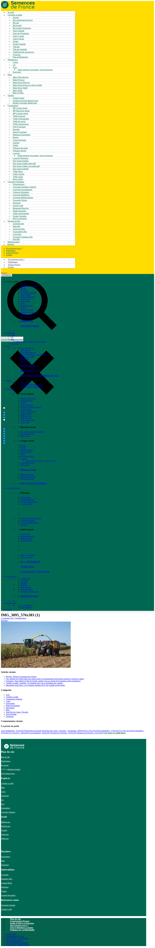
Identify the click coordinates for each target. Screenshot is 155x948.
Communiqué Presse (19, 921)
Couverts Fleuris (26, 504)
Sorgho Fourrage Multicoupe (24, 103)
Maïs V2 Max (18, 93)
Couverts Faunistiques (28, 502)
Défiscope (5, 839)
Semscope (5, 834)
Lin (12, 337)
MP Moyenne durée (27, 477)
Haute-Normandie (13, 706)
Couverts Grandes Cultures (30, 518)
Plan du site (5, 757)
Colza (13, 335)
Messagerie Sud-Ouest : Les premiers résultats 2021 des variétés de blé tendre (35, 685)
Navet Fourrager (26, 405)
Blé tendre (24, 290)
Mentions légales (14, 769)
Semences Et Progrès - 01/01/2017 (64, 733)
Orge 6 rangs (25, 301)
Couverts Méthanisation (29, 523)
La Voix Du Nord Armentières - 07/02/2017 (103, 731)
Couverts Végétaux (13, 488)
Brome (23, 445)
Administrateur (20, 618)
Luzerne (23, 458)
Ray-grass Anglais (27, 456)
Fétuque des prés (26, 450)
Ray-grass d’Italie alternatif (30, 407)
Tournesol (16, 72)
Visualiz (4, 830)
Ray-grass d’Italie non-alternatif (32, 432)
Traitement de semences (23, 52)
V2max (4, 891)
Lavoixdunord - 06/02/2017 (40, 733)
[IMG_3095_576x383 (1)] (36, 666)
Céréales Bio (25, 578)
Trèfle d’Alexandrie (27, 411)
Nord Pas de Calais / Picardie (17, 712)
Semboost (4, 887)
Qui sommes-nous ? (19, 926)
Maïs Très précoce (27, 348)
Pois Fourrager (26, 409)
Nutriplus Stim (6, 879)
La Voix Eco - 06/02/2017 (20, 733)
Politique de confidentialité (22, 930)
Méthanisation (11, 603)
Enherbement (25, 497)
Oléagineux (10, 333)
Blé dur (23, 288)
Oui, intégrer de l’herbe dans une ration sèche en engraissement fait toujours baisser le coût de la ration (45, 679)
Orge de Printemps (27, 297)
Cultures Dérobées (27, 500)
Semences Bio (11, 576)
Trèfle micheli (25, 414)
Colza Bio (24, 581)
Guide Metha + (26, 607)
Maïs (10, 75)
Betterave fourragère (21, 135)
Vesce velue (24, 422)
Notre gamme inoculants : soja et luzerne (35, 70)
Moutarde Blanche (27, 536)
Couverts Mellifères (27, 520)
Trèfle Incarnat (25, 418)
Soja (15, 68)
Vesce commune (26, 557)
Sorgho (11, 96)
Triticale (23, 308)
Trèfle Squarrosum (27, 420)
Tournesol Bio (25, 587)
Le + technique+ (26, 605)
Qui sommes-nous (8, 774)
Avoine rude (25, 534)
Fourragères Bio (26, 589)
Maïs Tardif (24, 359)
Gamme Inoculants (8, 895)
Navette (23, 403)
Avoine (23, 284)
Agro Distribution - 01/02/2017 (13, 731)
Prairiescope (5, 826)
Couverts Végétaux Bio (23, 237)
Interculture (10, 708)
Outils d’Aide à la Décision (22, 923)
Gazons (9, 610)
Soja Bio (23, 583)
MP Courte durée (26, 474)
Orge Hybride (25, 295)
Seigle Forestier (26, 541)
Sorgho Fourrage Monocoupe (31, 385)
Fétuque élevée (26, 452)
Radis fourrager (26, 538)
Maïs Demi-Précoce (27, 352)
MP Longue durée (27, 479)
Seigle (22, 303)
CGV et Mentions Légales (21, 928)
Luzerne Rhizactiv (27, 463)
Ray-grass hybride (27, 434)
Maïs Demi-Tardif (27, 357)
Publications (5, 761)
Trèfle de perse (26, 416)
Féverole (23, 314)
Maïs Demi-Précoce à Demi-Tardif (33, 355)
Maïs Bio (23, 585)
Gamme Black (6, 883)
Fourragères (10, 389)
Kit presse (5, 765)
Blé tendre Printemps (28, 293)
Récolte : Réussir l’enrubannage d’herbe (21, 677)
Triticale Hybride (26, 310)
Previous (4, 620)
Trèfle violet (25, 436)
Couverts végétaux (8, 812)
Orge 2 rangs (25, 299)
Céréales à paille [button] (12, 282)
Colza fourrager (26, 401)
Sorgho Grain (25, 383)
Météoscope (5, 822)
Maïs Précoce (25, 350)
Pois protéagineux (20, 57)
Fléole (22, 454)
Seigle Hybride (26, 306)
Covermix (5, 875)
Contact (9, 255)
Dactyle (23, 448)
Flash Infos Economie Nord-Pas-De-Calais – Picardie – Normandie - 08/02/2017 (55, 731)
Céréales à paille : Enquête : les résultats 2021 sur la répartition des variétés (34, 683)
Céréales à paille (12, 697)
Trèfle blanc (24, 465)
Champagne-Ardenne (14, 699)
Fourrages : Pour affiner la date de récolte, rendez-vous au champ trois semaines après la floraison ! (43, 681)
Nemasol (23, 525)
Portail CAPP (6, 909)
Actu (8, 695)
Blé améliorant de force (23, 20)
